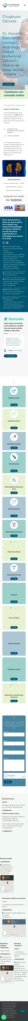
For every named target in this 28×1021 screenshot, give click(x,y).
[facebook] (3, 242)
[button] (14, 130)
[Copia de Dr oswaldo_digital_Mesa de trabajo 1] (11, 3)
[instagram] (7, 242)
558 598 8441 (6, 954)
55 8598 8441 (6, 861)
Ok (22, 1011)
